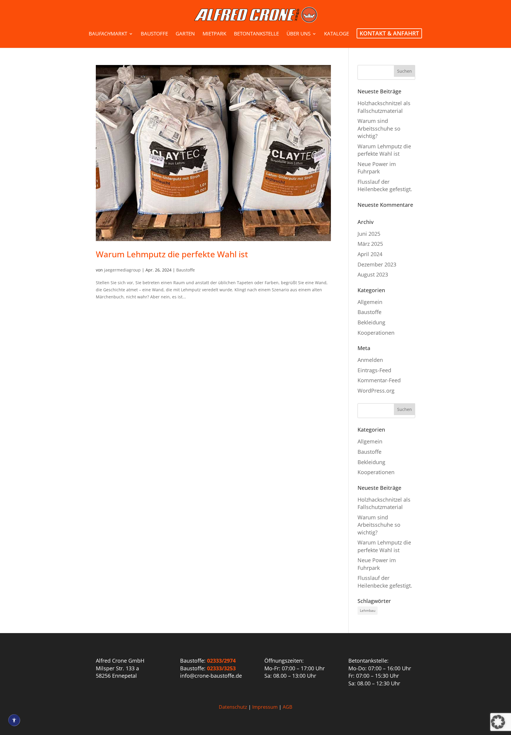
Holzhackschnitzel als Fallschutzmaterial (384, 107)
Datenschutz (233, 707)
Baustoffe (185, 270)
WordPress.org (376, 390)
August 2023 (373, 274)
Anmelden (370, 359)
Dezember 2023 (377, 264)
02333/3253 (221, 668)
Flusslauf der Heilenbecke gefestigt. (385, 185)
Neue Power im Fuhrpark (377, 167)
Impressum (265, 707)
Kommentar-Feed (379, 380)
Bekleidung (371, 322)
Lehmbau (367, 610)
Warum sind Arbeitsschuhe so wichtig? (379, 128)
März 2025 (370, 243)
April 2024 (370, 254)
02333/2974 (221, 660)
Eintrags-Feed (374, 370)
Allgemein (370, 301)
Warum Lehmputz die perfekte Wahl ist (172, 254)
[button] (498, 722)
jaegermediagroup (122, 270)
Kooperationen (376, 332)
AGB (287, 707)
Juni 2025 (369, 233)
